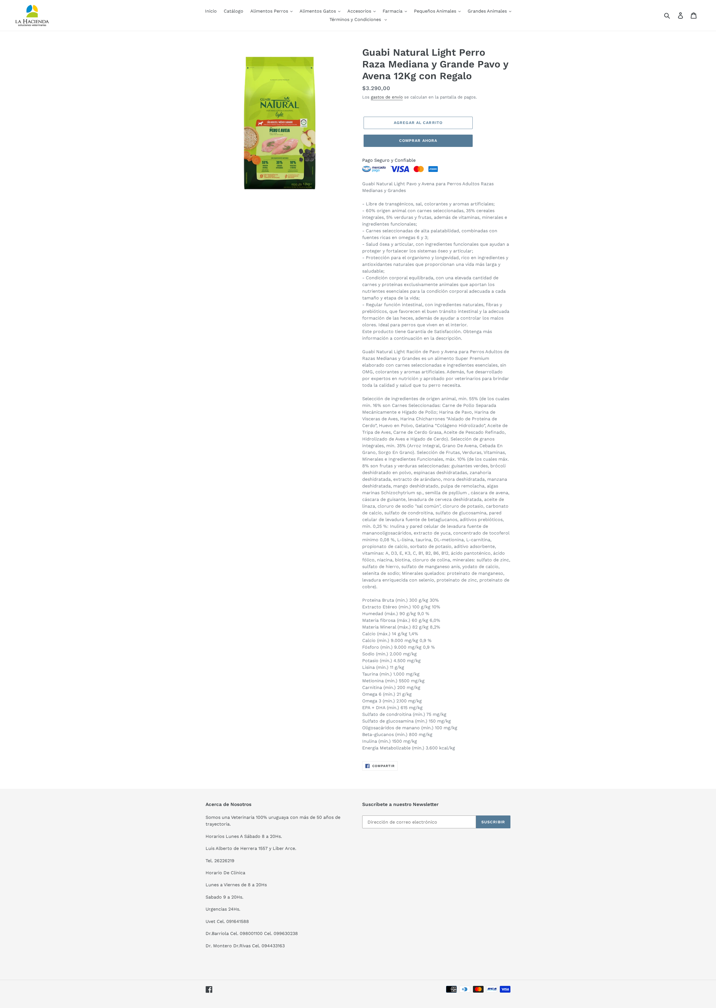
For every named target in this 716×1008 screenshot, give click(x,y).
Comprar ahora (418, 140)
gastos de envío (387, 97)
